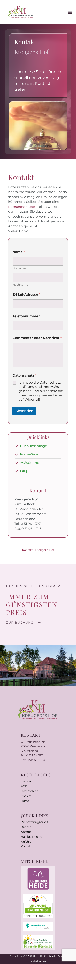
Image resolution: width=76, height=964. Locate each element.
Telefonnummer (26, 316)
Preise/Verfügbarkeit (34, 822)
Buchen (26, 827)
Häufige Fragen (31, 837)
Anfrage (26, 832)
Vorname (19, 268)
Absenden (24, 411)
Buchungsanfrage (21, 207)
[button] (69, 12)
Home (25, 801)
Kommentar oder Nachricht (37, 338)
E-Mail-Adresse (26, 294)
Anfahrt (26, 841)
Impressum (28, 781)
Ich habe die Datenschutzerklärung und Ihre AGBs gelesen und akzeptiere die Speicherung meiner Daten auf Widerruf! (41, 390)
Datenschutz (29, 791)
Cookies (26, 796)
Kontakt (26, 846)
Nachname (20, 284)
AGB (24, 786)
